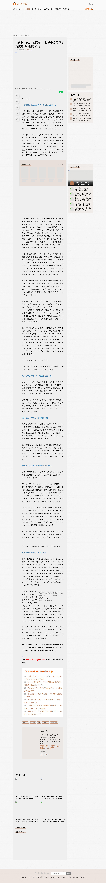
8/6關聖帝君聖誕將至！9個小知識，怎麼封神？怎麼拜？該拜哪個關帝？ (82, 109)
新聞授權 (38, 877)
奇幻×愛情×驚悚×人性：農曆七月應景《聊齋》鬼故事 (27, 797)
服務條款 (45, 877)
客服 (33, 877)
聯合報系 (63, 877)
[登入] (90, 4)
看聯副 (21, 9)
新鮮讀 (15, 9)
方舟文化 (29, 49)
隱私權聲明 (56, 877)
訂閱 (68, 873)
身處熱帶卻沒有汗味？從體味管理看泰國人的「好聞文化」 (82, 119)
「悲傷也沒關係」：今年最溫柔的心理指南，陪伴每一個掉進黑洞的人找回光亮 (53, 821)
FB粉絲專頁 (44, 746)
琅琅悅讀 (15, 35)
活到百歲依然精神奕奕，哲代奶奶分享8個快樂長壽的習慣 (82, 105)
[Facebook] (17, 96)
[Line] (17, 102)
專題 (52, 9)
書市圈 (27, 9)
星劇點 (46, 9)
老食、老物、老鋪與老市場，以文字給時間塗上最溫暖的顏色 (53, 797)
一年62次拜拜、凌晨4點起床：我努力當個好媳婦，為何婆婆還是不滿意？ (82, 114)
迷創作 (40, 9)
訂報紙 (69, 877)
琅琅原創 (58, 9)
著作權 (50, 877)
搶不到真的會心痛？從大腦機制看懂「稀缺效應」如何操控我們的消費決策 (27, 821)
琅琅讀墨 (66, 9)
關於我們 (75, 877)
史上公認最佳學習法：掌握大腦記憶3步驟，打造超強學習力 (82, 100)
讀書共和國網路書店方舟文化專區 (50, 747)
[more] (61, 164)
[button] (17, 107)
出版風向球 (26, 35)
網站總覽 (82, 877)
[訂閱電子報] (88, 8)
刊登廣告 (24, 877)
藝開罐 (34, 9)
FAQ (29, 877)
